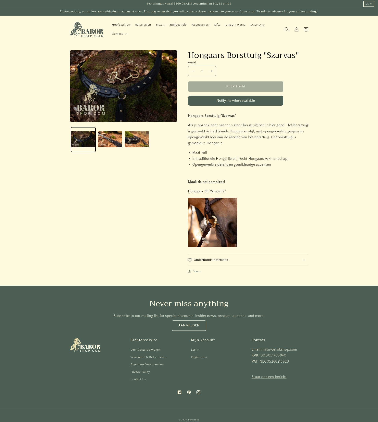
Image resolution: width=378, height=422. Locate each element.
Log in (195, 349)
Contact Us (138, 379)
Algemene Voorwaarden (147, 364)
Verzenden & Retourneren (149, 357)
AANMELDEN (189, 325)
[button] (119, 33)
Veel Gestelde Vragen (146, 349)
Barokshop (193, 420)
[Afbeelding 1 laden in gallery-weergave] (83, 139)
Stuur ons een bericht (269, 377)
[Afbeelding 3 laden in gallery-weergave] (136, 139)
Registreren (199, 357)
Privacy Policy (140, 372)
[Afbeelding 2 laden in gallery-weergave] (110, 139)
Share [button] (197, 271)
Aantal (192, 62)
